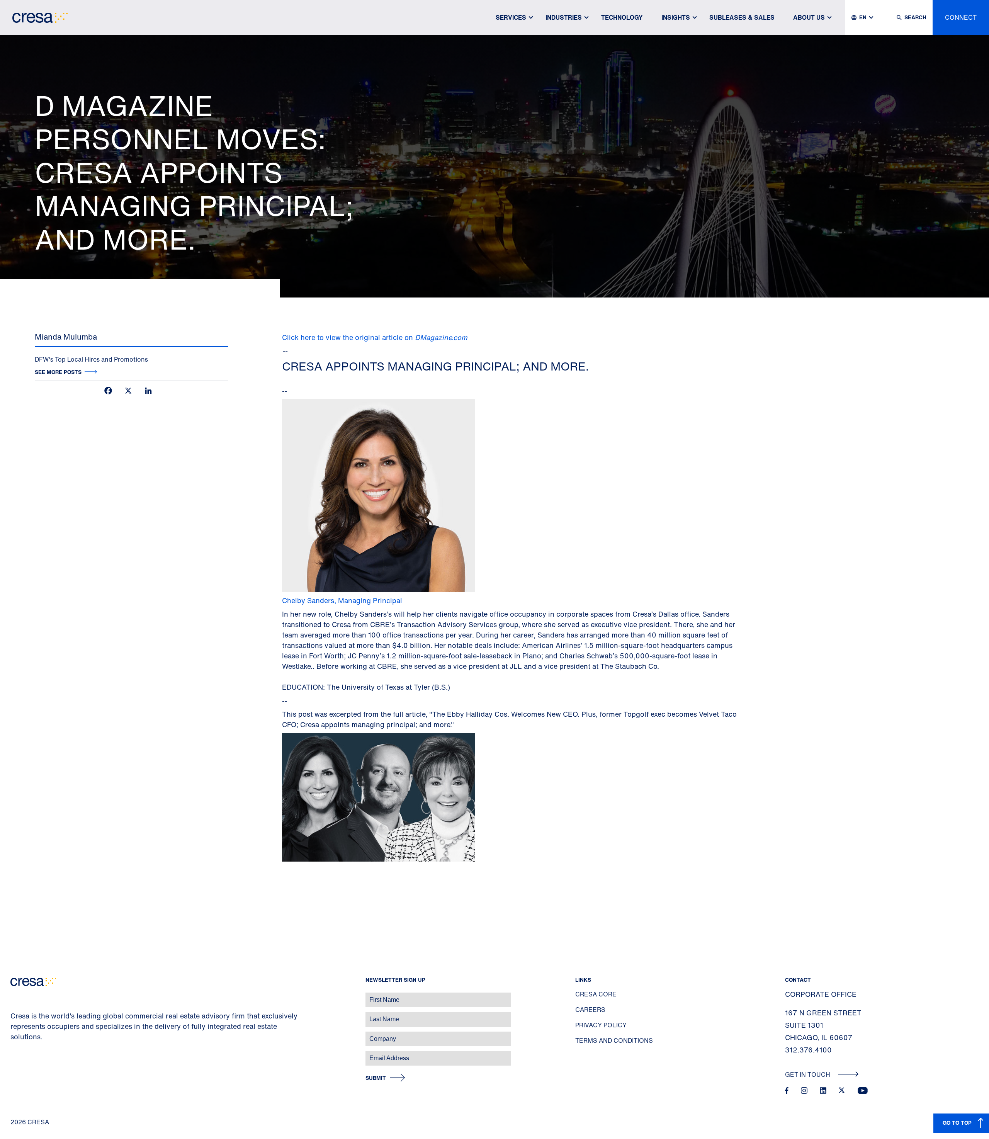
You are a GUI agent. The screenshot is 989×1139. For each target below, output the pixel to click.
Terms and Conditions (614, 1040)
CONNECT (961, 17)
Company (14, 1035)
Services (511, 17)
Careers (590, 1009)
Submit (375, 1078)
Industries (563, 17)
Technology (622, 17)
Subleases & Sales (742, 17)
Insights (675, 17)
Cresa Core (596, 994)
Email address (19, 1054)
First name (15, 996)
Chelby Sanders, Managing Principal (342, 600)
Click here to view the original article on (374, 337)
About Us (809, 17)
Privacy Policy (601, 1025)
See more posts (58, 372)
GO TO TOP (957, 1123)
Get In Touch (808, 1074)
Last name (15, 1015)
